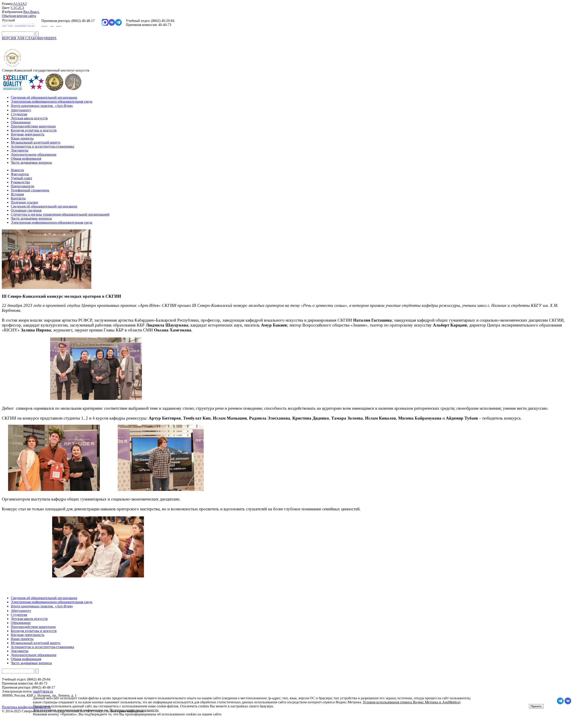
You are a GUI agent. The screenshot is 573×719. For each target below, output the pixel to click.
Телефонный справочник (30, 190)
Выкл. (35, 12)
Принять (536, 706)
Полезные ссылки (24, 202)
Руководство (20, 182)
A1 (15, 4)
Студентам (19, 114)
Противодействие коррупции (33, 126)
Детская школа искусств (29, 118)
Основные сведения (26, 210)
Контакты (18, 198)
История (17, 194)
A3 (24, 4)
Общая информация (26, 158)
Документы (19, 150)
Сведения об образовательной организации (44, 97)
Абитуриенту (21, 110)
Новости (17, 170)
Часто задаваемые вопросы (31, 162)
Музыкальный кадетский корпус (36, 142)
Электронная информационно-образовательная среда (51, 101)
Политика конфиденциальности (133, 710)
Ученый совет (21, 178)
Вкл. (26, 12)
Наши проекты (22, 138)
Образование (21, 122)
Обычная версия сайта (19, 16)
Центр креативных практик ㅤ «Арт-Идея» (42, 106)
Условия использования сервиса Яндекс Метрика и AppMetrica (411, 702)
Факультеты (20, 174)
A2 (20, 4)
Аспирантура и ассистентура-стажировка (42, 146)
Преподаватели (22, 186)
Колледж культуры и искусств (34, 130)
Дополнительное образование (33, 154)
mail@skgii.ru (43, 691)
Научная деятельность (27, 134)
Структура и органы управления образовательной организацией (60, 214)
